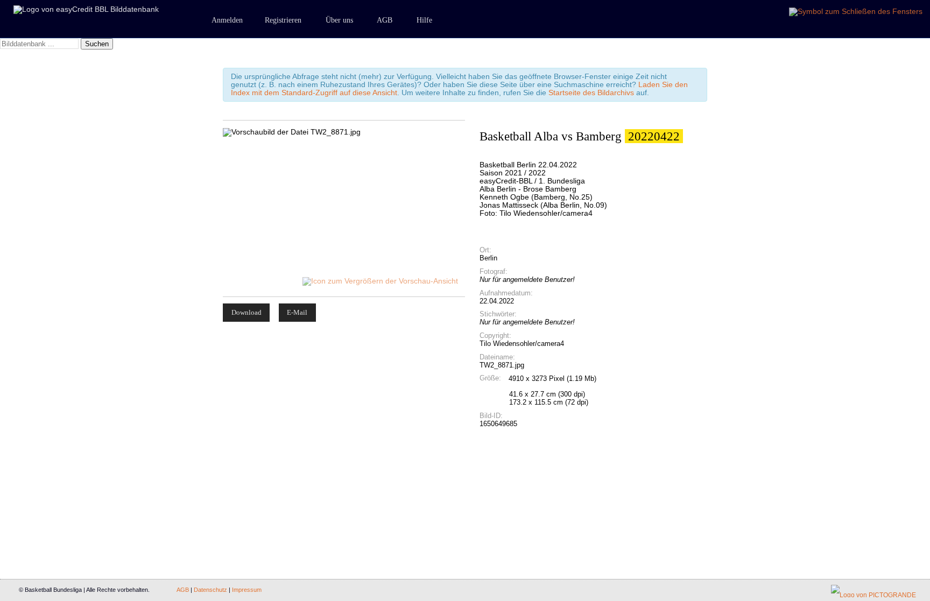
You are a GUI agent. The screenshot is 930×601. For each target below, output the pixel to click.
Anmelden (227, 20)
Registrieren (283, 20)
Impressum (247, 589)
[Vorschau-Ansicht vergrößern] (381, 281)
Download (246, 312)
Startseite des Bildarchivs (591, 93)
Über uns (339, 20)
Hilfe (424, 20)
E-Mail (297, 312)
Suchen (97, 44)
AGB (384, 20)
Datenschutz (210, 589)
